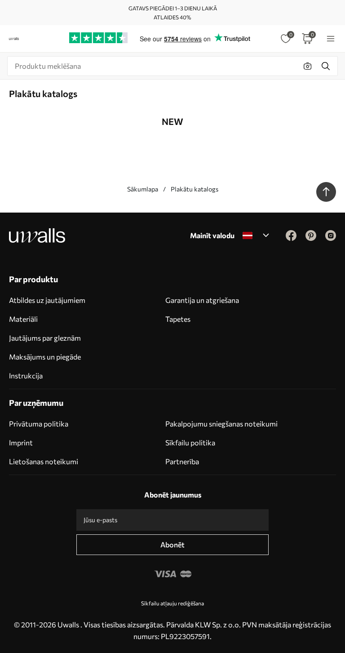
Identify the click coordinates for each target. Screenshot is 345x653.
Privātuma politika (38, 423)
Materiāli (23, 319)
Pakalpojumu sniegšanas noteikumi (221, 423)
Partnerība (182, 461)
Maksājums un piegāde (45, 356)
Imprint (21, 442)
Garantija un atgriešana (202, 300)
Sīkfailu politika (190, 442)
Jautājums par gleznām (45, 337)
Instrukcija (26, 375)
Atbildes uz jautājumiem (47, 300)
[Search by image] (308, 66)
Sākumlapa (142, 189)
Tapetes (177, 319)
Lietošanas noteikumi (43, 461)
